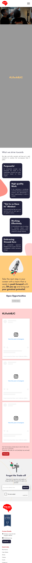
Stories (3, 554)
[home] (4, 3)
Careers (4, 557)
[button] (28, 3)
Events (3, 559)
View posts (5, 453)
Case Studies (5, 552)
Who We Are (5, 549)
